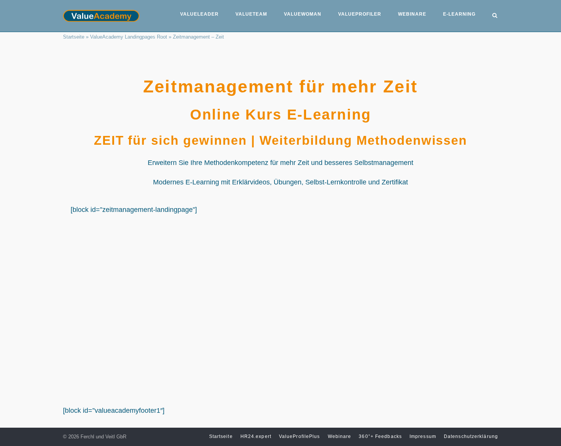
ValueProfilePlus (299, 436)
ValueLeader (199, 14)
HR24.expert (255, 436)
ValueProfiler (359, 14)
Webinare (412, 14)
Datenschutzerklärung (471, 436)
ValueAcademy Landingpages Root (128, 37)
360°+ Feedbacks (380, 436)
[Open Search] (495, 16)
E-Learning (459, 14)
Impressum (422, 436)
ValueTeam (251, 14)
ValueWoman (302, 14)
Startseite (73, 37)
